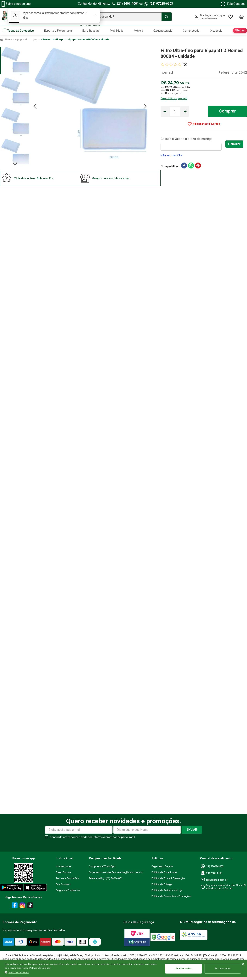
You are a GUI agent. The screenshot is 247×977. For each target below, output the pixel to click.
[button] (82, 972)
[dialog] (123, 968)
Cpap (18, 39)
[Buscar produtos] (167, 17)
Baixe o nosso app (18, 4)
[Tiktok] (31, 906)
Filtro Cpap (31, 39)
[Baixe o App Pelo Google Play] (11, 888)
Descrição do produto (174, 98)
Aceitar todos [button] (184, 968)
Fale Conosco (236, 4)
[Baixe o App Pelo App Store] (35, 888)
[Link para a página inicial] (6, 39)
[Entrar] (209, 16)
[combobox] (123, 16)
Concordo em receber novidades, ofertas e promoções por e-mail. (92, 837)
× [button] (242, 964)
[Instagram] (21, 906)
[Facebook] (14, 906)
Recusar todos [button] (223, 968)
